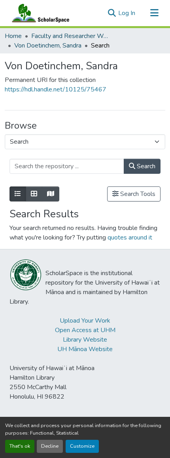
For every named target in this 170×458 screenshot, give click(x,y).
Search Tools (137, 194)
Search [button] (145, 166)
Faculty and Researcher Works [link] (70, 36)
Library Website (85, 339)
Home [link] (13, 36)
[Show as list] (17, 193)
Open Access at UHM (85, 330)
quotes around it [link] (130, 237)
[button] (39, 13)
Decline (50, 446)
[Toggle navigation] (154, 13)
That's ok (19, 446)
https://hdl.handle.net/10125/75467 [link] (55, 89)
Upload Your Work (85, 320)
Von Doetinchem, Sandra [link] (47, 45)
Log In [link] (126, 13)
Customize (82, 446)
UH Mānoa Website (85, 349)
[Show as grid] (34, 193)
